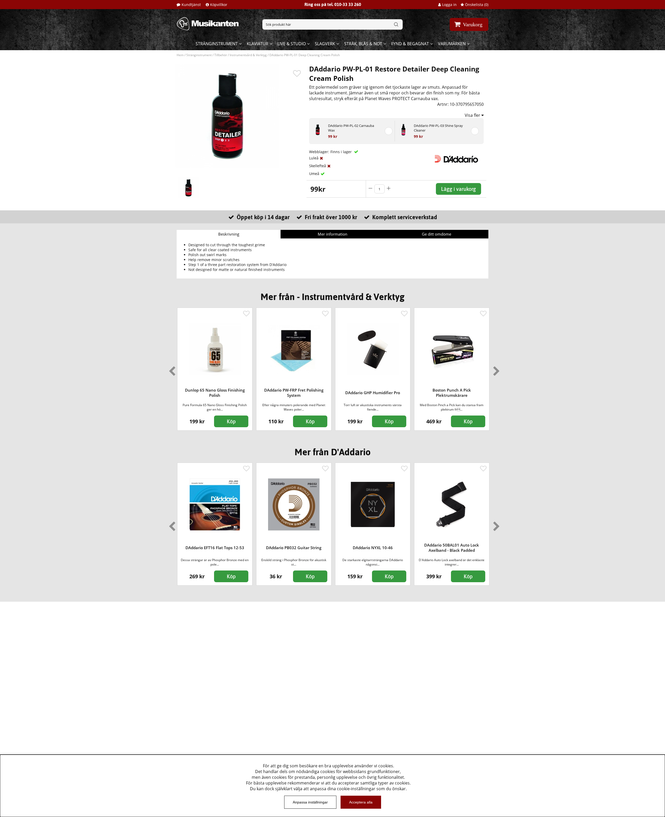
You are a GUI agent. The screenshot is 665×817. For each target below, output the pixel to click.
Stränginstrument (217, 44)
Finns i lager (341, 151)
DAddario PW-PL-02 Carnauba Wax (351, 128)
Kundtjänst (191, 4)
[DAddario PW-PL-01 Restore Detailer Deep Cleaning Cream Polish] (188, 187)
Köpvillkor (218, 4)
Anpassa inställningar (310, 802)
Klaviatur (257, 44)
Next (495, 369)
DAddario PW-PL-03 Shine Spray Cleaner (438, 128)
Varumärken (452, 44)
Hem (180, 55)
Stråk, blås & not (363, 44)
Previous (171, 369)
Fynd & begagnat (410, 44)
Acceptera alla (361, 802)
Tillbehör (220, 55)
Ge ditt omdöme (436, 234)
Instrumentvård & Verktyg (248, 55)
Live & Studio (291, 44)
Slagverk (325, 44)
